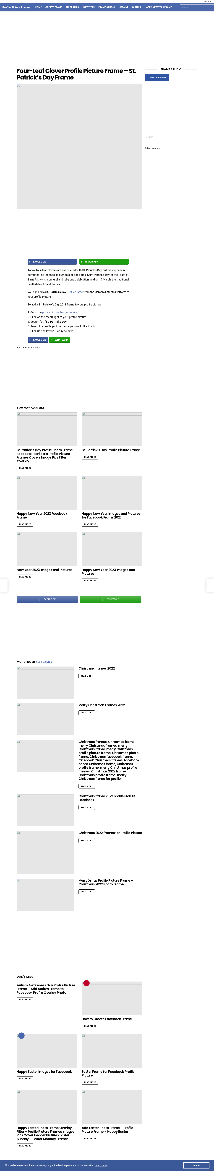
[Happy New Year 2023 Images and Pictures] (112, 549)
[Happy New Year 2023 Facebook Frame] (47, 493)
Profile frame (75, 292)
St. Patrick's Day (29, 347)
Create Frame (53, 7)
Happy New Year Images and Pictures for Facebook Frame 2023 (111, 515)
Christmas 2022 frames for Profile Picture (110, 833)
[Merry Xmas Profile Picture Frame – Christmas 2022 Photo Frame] (45, 895)
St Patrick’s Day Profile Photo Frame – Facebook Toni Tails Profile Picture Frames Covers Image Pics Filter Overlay (46, 455)
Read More (25, 468)
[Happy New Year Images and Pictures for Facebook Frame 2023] (112, 493)
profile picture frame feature (59, 312)
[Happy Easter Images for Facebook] (47, 1051)
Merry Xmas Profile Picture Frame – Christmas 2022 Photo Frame (105, 882)
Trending (86, 983)
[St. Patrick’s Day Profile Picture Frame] (112, 429)
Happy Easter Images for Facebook (44, 1071)
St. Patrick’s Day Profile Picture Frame (111, 450)
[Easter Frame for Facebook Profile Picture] (112, 1051)
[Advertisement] (107, 37)
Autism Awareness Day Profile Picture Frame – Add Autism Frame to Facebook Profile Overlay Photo (46, 989)
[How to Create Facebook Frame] (112, 998)
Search (194, 137)
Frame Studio (106, 7)
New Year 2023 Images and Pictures (44, 570)
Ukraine (123, 7)
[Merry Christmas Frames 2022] (45, 719)
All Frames (72, 7)
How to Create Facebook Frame (107, 1019)
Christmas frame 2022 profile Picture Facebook (106, 798)
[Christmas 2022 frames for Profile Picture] (45, 852)
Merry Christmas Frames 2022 (101, 705)
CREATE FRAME (157, 77)
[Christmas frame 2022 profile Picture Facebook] (45, 810)
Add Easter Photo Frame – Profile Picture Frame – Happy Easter (107, 1130)
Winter (136, 7)
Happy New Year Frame (158, 7)
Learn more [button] (101, 1165)
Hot (21, 1035)
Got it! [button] (196, 1165)
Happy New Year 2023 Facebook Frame (42, 515)
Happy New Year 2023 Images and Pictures (108, 572)
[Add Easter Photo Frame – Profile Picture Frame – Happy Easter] (112, 1107)
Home (38, 7)
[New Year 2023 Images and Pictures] (47, 549)
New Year (89, 7)
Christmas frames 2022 (96, 668)
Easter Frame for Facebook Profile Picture (108, 1073)
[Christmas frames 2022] (45, 683)
